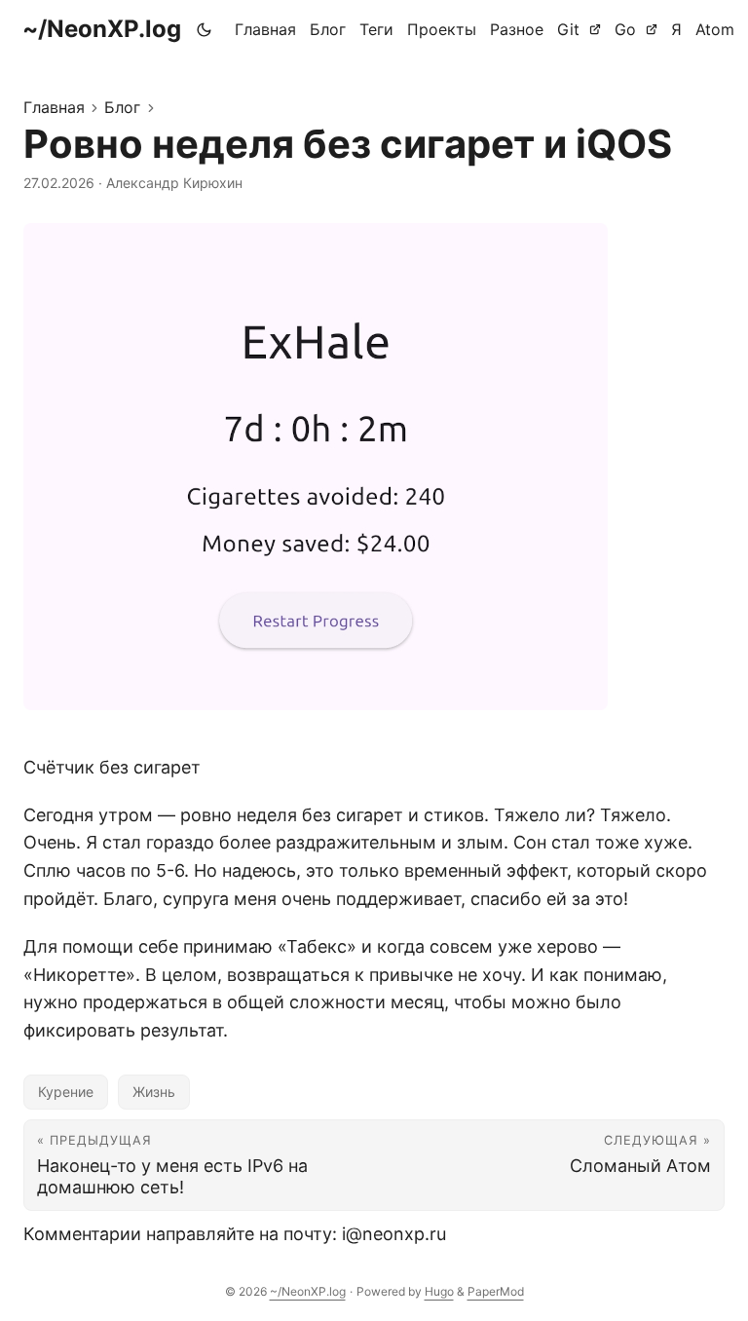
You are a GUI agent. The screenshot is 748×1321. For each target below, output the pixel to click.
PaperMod (496, 1291)
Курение (66, 1091)
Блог (122, 107)
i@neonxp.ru (394, 1234)
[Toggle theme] (204, 29)
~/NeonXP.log (101, 29)
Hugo (439, 1291)
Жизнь (153, 1091)
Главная (54, 107)
